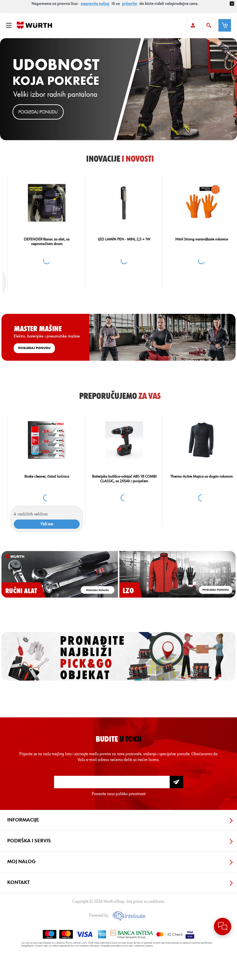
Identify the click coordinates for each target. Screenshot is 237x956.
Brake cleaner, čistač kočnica (41, 476)
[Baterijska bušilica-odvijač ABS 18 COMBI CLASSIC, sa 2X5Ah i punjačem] (119, 440)
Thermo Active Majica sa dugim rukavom (196, 476)
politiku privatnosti (131, 794)
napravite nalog (95, 4)
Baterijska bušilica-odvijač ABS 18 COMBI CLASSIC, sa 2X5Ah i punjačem (118, 478)
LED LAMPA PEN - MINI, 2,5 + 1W (118, 239)
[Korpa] (224, 25)
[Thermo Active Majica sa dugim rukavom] (196, 440)
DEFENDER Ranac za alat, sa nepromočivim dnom (41, 241)
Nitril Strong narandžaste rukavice (196, 239)
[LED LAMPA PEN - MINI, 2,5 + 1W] (119, 203)
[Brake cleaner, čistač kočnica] (41, 440)
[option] (118, 89)
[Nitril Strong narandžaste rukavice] (196, 203)
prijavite (129, 4)
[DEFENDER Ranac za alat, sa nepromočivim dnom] (41, 203)
